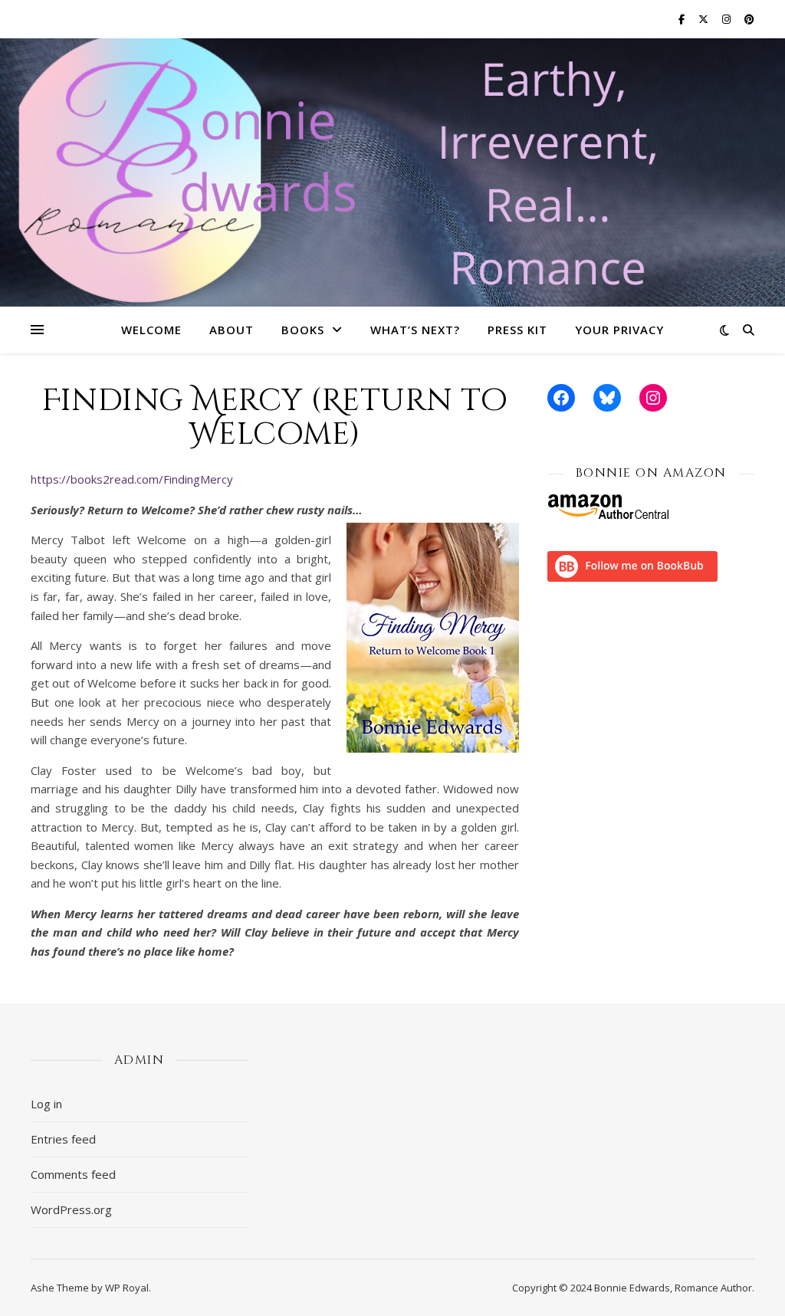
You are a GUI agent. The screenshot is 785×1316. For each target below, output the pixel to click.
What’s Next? (415, 329)
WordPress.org (71, 1209)
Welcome (151, 329)
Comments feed (73, 1174)
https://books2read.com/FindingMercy (132, 479)
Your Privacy (619, 329)
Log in (46, 1103)
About (231, 329)
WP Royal (127, 1288)
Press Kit (517, 329)
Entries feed (63, 1139)
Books (302, 329)
